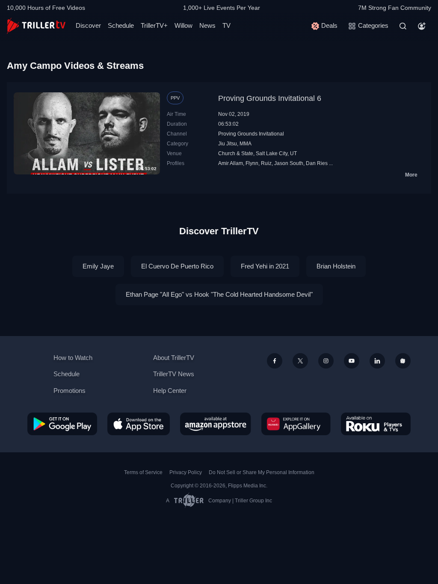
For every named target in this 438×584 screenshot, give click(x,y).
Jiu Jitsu (227, 144)
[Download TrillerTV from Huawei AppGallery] (296, 424)
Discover (88, 25)
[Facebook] (274, 361)
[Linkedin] (377, 361)
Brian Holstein (336, 266)
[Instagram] (326, 361)
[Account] (421, 26)
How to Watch (72, 357)
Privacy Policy (185, 472)
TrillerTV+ (154, 25)
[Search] (403, 26)
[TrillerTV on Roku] (376, 424)
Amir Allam (230, 163)
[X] (300, 361)
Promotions (69, 390)
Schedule (121, 25)
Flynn (252, 163)
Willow (183, 25)
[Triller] (403, 361)
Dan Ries (317, 163)
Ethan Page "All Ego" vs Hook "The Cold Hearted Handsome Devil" (219, 294)
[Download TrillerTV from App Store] (138, 424)
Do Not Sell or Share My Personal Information (261, 472)
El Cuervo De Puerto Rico (177, 266)
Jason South (288, 163)
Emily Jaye (98, 266)
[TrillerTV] (36, 25)
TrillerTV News (173, 374)
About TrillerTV (173, 357)
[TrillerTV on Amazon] (215, 424)
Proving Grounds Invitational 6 (269, 98)
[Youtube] (351, 361)
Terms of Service (143, 472)
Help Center (169, 390)
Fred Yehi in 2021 (265, 266)
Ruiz (266, 163)
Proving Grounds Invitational (251, 134)
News (207, 25)
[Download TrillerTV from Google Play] (62, 424)
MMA (246, 144)
